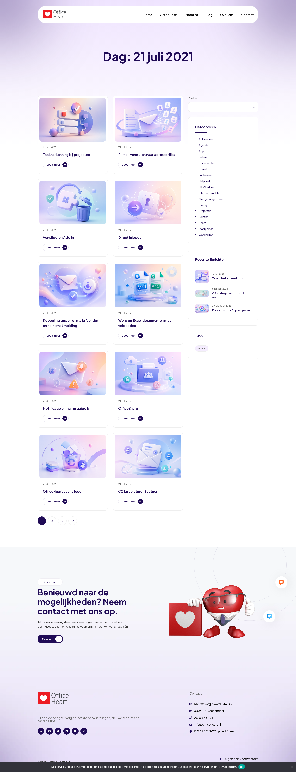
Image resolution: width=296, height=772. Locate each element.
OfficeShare (128, 408)
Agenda (203, 145)
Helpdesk (205, 181)
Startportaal (206, 229)
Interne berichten (210, 193)
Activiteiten (206, 139)
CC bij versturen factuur (137, 491)
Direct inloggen (130, 237)
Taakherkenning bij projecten (66, 154)
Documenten (207, 163)
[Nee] (291, 767)
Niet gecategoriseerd (212, 199)
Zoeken (193, 98)
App (201, 151)
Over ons (226, 15)
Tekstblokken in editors (227, 278)
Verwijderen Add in (58, 237)
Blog (209, 15)
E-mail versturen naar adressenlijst (146, 154)
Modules (191, 15)
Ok (241, 766)
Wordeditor (206, 235)
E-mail (203, 169)
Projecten (205, 211)
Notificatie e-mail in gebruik (66, 408)
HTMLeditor (206, 187)
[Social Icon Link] (41, 731)
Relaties (203, 217)
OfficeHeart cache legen (63, 491)
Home (147, 15)
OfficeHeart (169, 15)
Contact (247, 15)
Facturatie (205, 175)
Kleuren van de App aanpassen (231, 310)
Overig (203, 205)
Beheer (203, 157)
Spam (202, 223)
